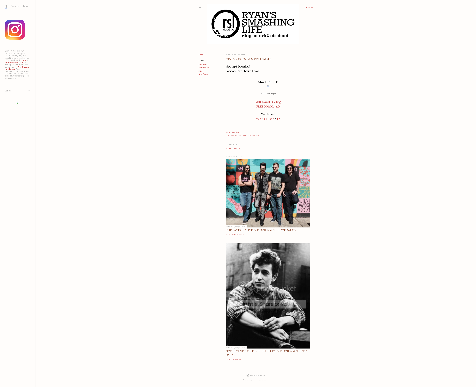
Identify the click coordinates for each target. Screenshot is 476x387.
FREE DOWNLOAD (268, 106)
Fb (265, 118)
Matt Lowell (203, 68)
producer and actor (14, 62)
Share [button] (200, 54)
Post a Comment (233, 148)
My (272, 118)
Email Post (235, 132)
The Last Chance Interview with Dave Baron (261, 230)
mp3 (200, 71)
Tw (279, 118)
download (202, 64)
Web (258, 118)
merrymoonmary (262, 380)
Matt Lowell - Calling (268, 102)
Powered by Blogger (257, 375)
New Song (203, 74)
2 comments (236, 360)
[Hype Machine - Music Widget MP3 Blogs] (18, 103)
